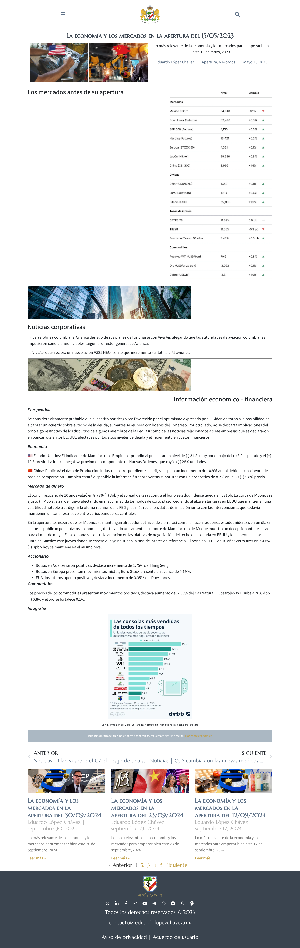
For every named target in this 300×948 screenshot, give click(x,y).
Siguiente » (178, 865)
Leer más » (37, 858)
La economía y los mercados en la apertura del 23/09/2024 (147, 808)
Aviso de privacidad (124, 937)
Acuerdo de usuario (175, 937)
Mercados (227, 62)
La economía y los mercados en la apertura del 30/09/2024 (64, 808)
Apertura (209, 62)
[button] (237, 14)
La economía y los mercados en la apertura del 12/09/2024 (230, 808)
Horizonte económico (198, 736)
